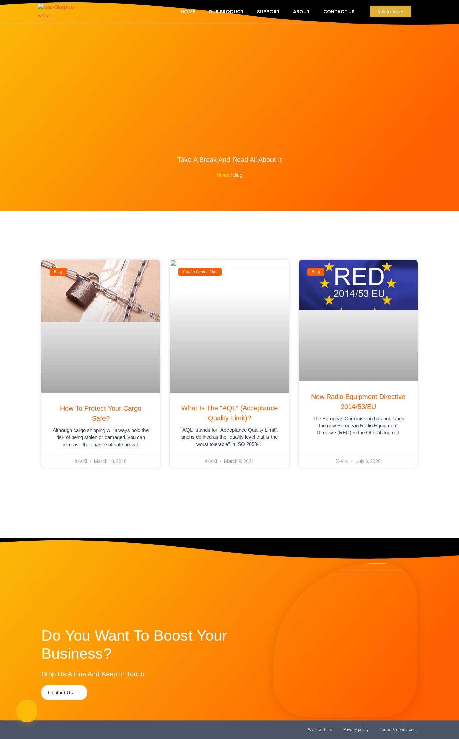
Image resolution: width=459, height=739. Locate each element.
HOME (188, 11)
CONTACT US (339, 11)
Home (223, 175)
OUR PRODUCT (226, 11)
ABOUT (301, 11)
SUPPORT (268, 11)
